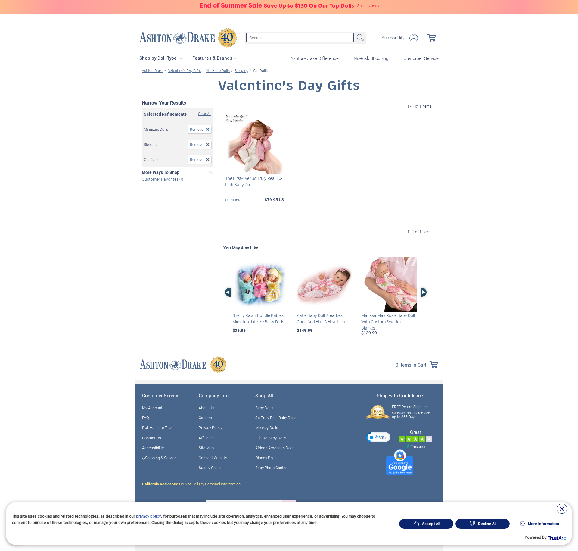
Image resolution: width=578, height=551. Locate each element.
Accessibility (393, 38)
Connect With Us (213, 457)
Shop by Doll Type (158, 58)
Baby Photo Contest (272, 467)
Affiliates (206, 437)
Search (360, 37)
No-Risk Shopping (371, 58)
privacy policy (148, 516)
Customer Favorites (160, 179)
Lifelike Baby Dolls (270, 437)
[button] (378, 437)
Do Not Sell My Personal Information (191, 484)
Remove (196, 129)
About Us (206, 407)
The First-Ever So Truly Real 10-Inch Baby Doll (253, 181)
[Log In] (413, 38)
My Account (152, 407)
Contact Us (151, 437)
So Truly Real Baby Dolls (276, 417)
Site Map (206, 447)
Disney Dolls (266, 457)
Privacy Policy (210, 427)
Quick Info (233, 199)
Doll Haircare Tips (157, 427)
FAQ (145, 417)
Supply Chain (210, 467)
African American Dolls (274, 447)
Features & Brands (212, 58)
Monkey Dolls (266, 427)
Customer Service (421, 58)
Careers (205, 417)
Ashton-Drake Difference (315, 58)
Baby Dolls (264, 407)
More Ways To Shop (160, 172)
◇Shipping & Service (159, 457)
